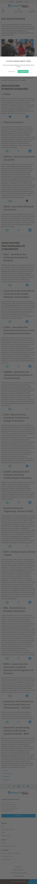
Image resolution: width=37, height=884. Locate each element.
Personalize (11, 71)
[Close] (18, 442)
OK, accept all (24, 71)
